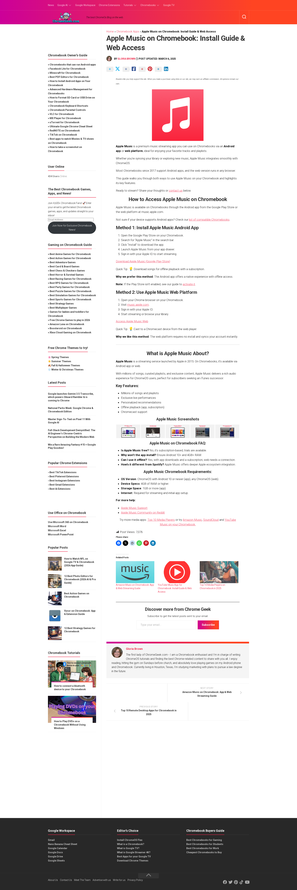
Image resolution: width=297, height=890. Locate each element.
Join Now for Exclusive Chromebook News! (72, 227)
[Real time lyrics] (202, 431)
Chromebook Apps (127, 31)
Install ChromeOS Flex (129, 840)
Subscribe (208, 624)
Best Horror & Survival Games (67, 274)
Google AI (62, 5)
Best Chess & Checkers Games (67, 270)
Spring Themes (60, 357)
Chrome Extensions (109, 5)
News (51, 5)
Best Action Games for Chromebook (70, 258)
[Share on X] (114, 69)
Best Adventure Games (63, 262)
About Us (53, 880)
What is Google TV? (128, 848)
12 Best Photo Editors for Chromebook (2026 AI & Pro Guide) (80, 579)
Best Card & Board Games (64, 266)
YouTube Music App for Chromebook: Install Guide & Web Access (175, 588)
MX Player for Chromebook (65, 118)
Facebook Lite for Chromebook (67, 68)
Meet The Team (82, 880)
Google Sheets (56, 860)
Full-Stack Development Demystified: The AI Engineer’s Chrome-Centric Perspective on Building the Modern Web (71, 433)
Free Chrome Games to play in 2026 (70, 320)
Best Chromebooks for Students (204, 844)
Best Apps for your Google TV (134, 856)
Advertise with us (102, 880)
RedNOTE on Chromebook (65, 130)
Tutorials (128, 5)
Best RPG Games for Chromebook (69, 283)
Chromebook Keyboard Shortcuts (69, 105)
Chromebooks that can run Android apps (73, 64)
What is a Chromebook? (130, 844)
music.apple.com (138, 304)
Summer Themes (61, 361)
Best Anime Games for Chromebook (70, 254)
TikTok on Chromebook (63, 134)
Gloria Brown (126, 58)
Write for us (119, 880)
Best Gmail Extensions (62, 484)
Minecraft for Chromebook (65, 72)
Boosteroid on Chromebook (66, 328)
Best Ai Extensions (60, 488)
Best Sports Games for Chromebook (70, 299)
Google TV (168, 5)
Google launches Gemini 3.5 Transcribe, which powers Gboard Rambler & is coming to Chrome (71, 397)
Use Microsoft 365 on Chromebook (68, 522)
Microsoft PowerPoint (61, 534)
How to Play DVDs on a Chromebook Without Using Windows (70, 724)
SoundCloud (211, 519)
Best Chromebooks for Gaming (204, 840)
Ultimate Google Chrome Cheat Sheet (71, 126)
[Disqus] (177, 770)
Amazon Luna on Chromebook (67, 324)
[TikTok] (241, 882)
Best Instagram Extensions (65, 480)
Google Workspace (85, 5)
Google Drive (55, 856)
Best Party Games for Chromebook (70, 287)
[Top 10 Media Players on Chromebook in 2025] (219, 572)
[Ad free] (128, 431)
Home (110, 31)
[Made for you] (177, 431)
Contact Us (66, 880)
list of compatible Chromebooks (209, 219)
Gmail (51, 840)
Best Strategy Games (62, 303)
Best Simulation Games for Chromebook (73, 295)
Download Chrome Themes (132, 860)
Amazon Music (192, 519)
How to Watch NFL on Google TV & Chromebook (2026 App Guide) (79, 562)
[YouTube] (247, 882)
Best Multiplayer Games (63, 307)
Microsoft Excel (57, 530)
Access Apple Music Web (132, 321)
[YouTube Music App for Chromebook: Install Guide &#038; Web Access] (177, 572)
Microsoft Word (57, 526)
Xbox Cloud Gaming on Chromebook (70, 332)
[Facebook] (225, 882)
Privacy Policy (135, 880)
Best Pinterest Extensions (64, 476)
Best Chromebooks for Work (202, 848)
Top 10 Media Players (161, 519)
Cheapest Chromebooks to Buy (204, 852)
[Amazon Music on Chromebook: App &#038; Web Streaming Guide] (135, 572)
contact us (176, 190)
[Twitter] (230, 882)
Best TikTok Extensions (63, 472)
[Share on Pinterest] (146, 69)
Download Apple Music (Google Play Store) (143, 261)
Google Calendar (57, 848)
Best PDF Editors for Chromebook (69, 77)
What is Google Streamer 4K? (133, 852)
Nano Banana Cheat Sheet (62, 844)
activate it (189, 284)
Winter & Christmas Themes (67, 369)
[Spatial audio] (227, 431)
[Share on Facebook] (130, 69)
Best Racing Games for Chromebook (70, 278)
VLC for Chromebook (62, 114)
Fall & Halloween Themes (65, 365)
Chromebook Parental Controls (68, 110)
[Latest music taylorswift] (153, 431)
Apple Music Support (134, 508)
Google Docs (55, 852)
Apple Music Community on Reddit (143, 512)
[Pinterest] (236, 882)
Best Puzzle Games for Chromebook (70, 291)
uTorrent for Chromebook (64, 122)
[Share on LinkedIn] (162, 69)
